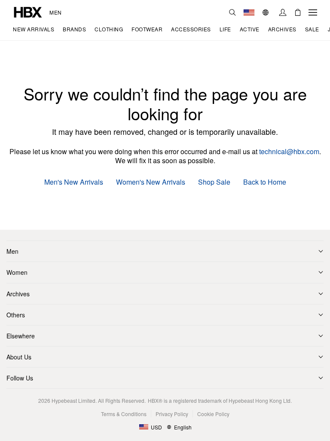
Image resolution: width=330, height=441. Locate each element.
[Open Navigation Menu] (313, 12)
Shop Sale (214, 182)
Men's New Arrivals (73, 182)
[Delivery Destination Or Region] (249, 12)
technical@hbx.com (289, 151)
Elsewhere (20, 336)
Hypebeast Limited (73, 400)
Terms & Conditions (124, 413)
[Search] (232, 12)
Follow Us (19, 378)
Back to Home (264, 182)
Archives (18, 293)
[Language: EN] (266, 12)
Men (55, 12)
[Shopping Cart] (297, 12)
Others (15, 314)
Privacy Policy (172, 413)
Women (17, 272)
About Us (18, 357)
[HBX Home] (28, 11)
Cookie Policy (213, 413)
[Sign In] (282, 12)
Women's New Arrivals (150, 182)
